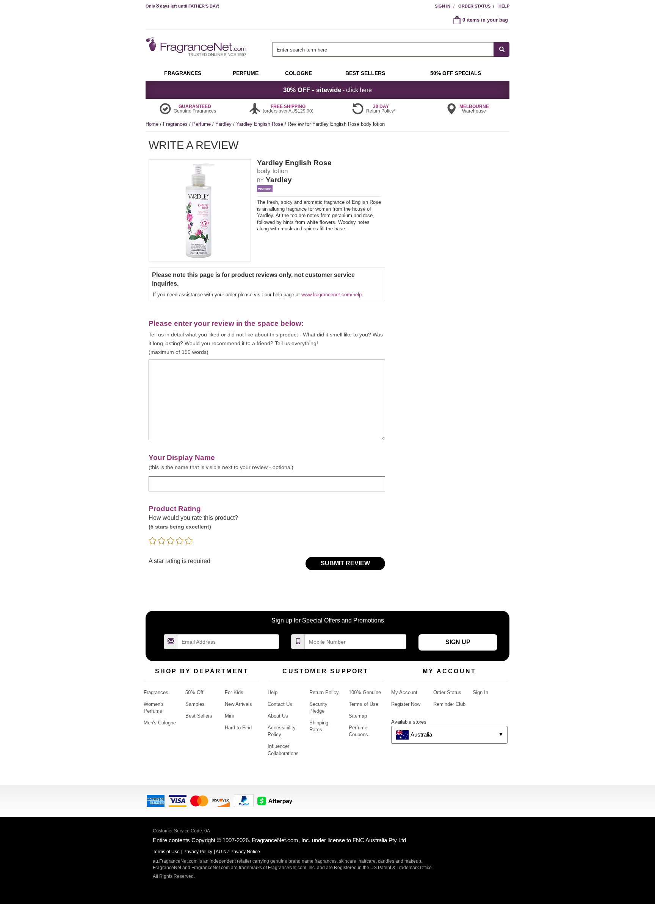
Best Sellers (198, 716)
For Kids (234, 692)
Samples (195, 704)
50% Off (194, 692)
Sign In (442, 6)
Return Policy (324, 692)
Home (152, 124)
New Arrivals (238, 704)
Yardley (224, 124)
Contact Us (280, 704)
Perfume (202, 124)
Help (503, 6)
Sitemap (358, 716)
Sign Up (457, 642)
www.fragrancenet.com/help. (332, 294)
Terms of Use (363, 704)
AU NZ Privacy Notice (238, 851)
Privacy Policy (197, 851)
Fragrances (176, 124)
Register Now (405, 704)
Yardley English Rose (260, 124)
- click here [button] (327, 90)
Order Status (474, 6)
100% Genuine (365, 692)
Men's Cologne (160, 723)
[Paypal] (244, 800)
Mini (229, 716)
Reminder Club (449, 704)
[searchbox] (383, 49)
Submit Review (345, 563)
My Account (404, 692)
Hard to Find (238, 727)
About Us (278, 716)
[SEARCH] (501, 49)
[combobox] (391, 49)
